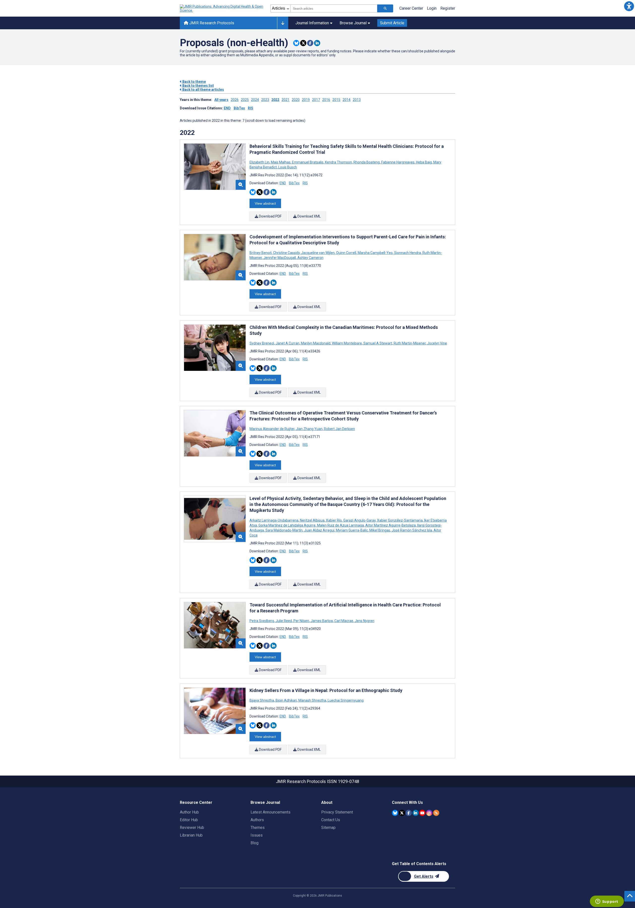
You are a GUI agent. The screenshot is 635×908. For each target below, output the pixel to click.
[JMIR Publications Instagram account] (429, 813)
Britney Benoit (261, 253)
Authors (257, 819)
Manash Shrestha (312, 700)
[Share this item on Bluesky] (296, 43)
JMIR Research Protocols (211, 23)
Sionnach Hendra (407, 253)
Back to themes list (198, 86)
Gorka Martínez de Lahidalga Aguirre (287, 525)
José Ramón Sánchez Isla (412, 530)
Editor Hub (189, 819)
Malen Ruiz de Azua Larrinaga (340, 525)
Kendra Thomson (338, 162)
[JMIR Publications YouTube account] (422, 813)
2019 (306, 100)
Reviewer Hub (192, 827)
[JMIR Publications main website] (222, 8)
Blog (254, 843)
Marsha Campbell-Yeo (375, 253)
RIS (250, 108)
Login (432, 8)
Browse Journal (353, 23)
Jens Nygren (364, 621)
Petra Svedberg (262, 621)
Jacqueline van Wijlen (317, 253)
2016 (326, 100)
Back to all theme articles (203, 90)
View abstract (265, 203)
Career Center (411, 8)
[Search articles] (385, 8)
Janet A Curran (287, 343)
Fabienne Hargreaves (398, 162)
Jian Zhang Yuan (309, 429)
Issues (257, 835)
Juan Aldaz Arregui (319, 530)
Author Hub (189, 812)
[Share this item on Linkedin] (317, 43)
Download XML (309, 216)
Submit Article (392, 23)
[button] (629, 6)
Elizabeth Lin (260, 162)
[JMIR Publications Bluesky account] (395, 813)
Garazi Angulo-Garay (359, 520)
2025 (245, 100)
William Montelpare (347, 343)
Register (447, 8)
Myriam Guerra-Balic (352, 530)
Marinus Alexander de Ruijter (272, 429)
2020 (296, 100)
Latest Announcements (270, 812)
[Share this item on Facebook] (310, 43)
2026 (235, 100)
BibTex (239, 108)
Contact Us (330, 819)
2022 (275, 100)
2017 (316, 100)
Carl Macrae (344, 621)
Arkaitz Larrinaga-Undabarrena (274, 520)
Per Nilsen (301, 621)
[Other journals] (282, 23)
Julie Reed (284, 621)
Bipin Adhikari (286, 700)
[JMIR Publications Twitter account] (402, 813)
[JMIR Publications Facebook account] (409, 813)
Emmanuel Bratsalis (307, 162)
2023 (265, 100)
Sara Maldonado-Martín (284, 530)
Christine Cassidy (286, 253)
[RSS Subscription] (436, 813)
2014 (346, 100)
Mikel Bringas (380, 530)
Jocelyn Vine (436, 343)
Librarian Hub (191, 835)
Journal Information (312, 23)
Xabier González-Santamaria (399, 520)
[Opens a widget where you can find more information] (607, 902)
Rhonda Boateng (367, 162)
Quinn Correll (346, 253)
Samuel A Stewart (378, 343)
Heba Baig (424, 162)
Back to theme (194, 82)
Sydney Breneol (262, 343)
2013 (357, 100)
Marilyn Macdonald (315, 343)
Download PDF (270, 216)
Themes (258, 827)
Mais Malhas (280, 162)
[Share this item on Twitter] (303, 43)
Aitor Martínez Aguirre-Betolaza (390, 525)
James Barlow (322, 621)
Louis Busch (287, 167)
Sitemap (328, 827)
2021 (285, 100)
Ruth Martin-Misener (409, 343)
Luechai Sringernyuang (345, 700)
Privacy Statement (337, 812)
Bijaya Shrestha (262, 700)
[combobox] (333, 8)
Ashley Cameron (310, 258)
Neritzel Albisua (312, 520)
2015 (336, 100)
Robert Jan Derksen (339, 429)
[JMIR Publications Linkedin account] (416, 813)
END (227, 108)
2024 (255, 100)
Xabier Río (334, 520)
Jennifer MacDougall (280, 258)
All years (221, 100)
